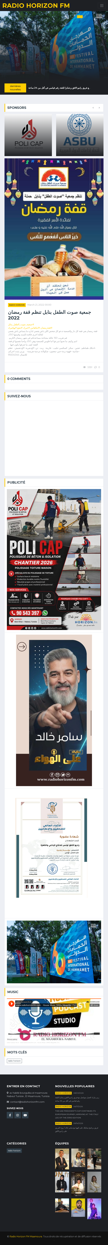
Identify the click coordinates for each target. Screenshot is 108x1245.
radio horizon (17, 305)
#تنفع (19, 328)
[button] (70, 16)
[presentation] (93, 108)
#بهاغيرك (12, 328)
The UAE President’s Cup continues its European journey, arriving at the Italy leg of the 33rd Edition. (76, 1114)
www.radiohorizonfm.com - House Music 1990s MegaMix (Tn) (39, 1042)
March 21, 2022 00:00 (39, 305)
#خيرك (26, 328)
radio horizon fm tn (13, 1042)
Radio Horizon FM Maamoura (26, 1236)
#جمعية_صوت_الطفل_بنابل (21, 324)
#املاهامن (35, 328)
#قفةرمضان (46, 328)
